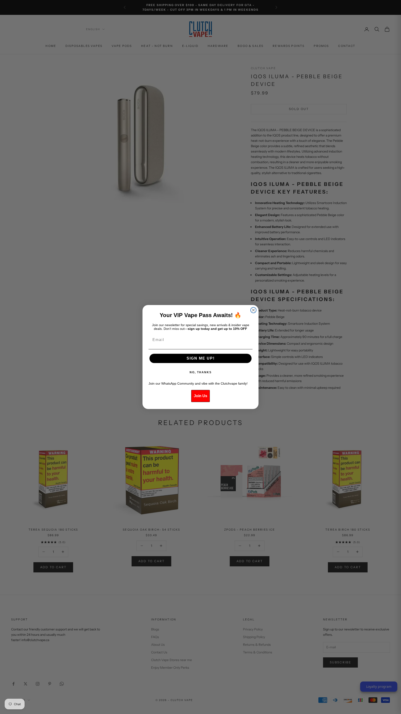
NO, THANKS (201, 372)
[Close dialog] (253, 310)
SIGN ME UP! (201, 358)
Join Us (200, 396)
